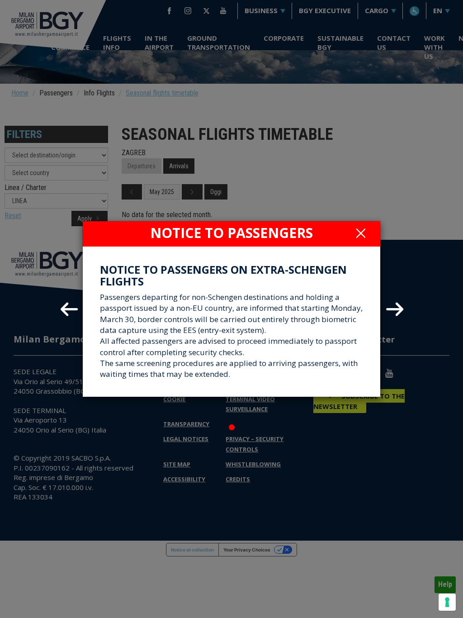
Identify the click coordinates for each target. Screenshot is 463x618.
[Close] (360, 233)
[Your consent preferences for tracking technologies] (447, 602)
